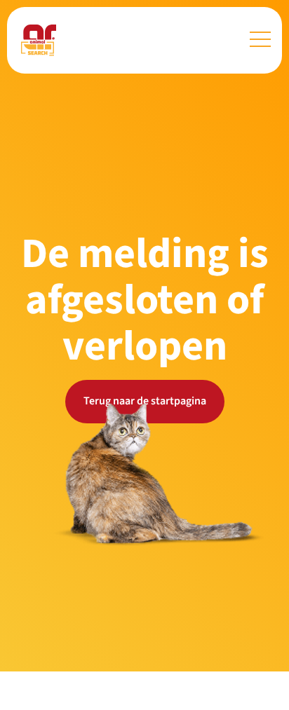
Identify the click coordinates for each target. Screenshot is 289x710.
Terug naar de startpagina (144, 401)
